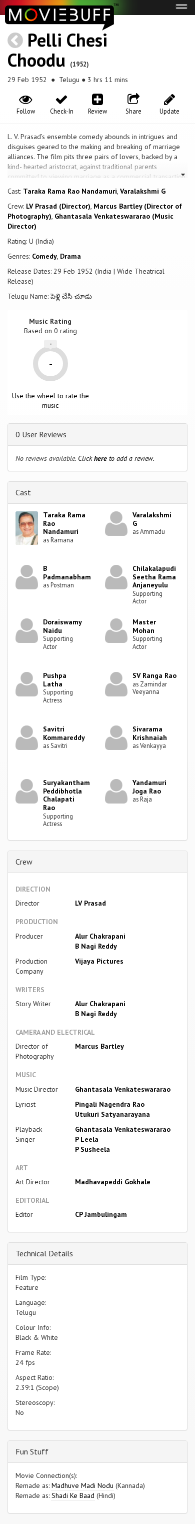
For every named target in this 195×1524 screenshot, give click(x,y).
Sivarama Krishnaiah (149, 733)
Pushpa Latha (54, 679)
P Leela (86, 1139)
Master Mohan (144, 626)
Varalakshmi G (143, 191)
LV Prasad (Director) (58, 206)
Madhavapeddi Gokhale (112, 1181)
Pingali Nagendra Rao (109, 1104)
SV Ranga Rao (154, 675)
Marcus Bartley (99, 1046)
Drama (70, 256)
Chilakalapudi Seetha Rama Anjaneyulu (154, 577)
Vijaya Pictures (99, 961)
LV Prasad (90, 903)
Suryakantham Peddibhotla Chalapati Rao (66, 795)
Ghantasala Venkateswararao (122, 1089)
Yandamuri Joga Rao (149, 787)
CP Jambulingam (101, 1214)
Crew (24, 862)
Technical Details (44, 1253)
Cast (23, 492)
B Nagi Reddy (96, 946)
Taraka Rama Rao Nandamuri (70, 191)
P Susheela (92, 1149)
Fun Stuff (32, 1451)
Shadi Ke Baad (73, 1495)
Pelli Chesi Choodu (58, 50)
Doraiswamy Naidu (62, 626)
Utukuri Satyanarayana (112, 1114)
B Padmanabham (67, 572)
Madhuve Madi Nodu (83, 1485)
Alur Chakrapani (100, 936)
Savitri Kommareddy (64, 733)
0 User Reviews (41, 434)
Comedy (44, 256)
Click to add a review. (116, 458)
